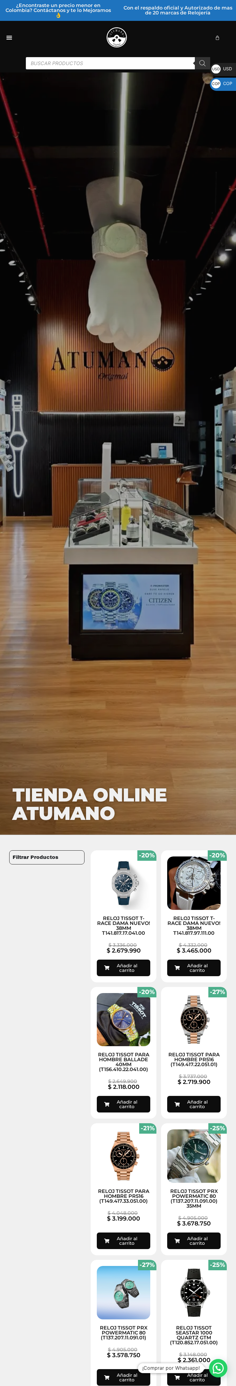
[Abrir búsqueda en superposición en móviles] (118, 63)
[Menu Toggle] (9, 37)
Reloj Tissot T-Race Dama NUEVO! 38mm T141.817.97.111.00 (193, 925)
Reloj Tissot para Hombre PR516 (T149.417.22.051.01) (194, 1059)
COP (222, 83)
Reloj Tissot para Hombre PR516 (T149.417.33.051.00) (123, 1196)
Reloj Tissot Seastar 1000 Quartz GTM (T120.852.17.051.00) (194, 1335)
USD (222, 68)
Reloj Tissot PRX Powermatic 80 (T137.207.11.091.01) (124, 1333)
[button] (218, 1368)
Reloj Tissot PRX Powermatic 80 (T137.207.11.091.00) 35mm (194, 1198)
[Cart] (217, 37)
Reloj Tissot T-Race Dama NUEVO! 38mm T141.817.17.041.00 (123, 925)
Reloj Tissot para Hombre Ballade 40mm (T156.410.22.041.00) (123, 1062)
